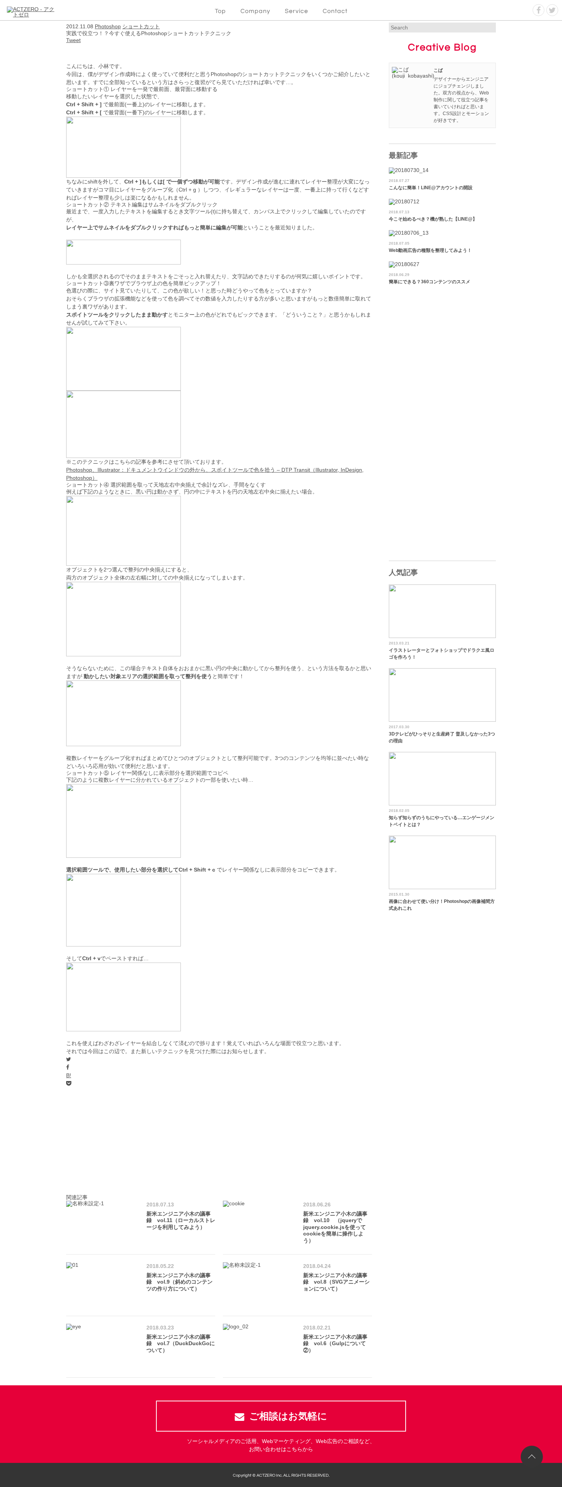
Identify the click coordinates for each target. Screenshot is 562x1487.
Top (220, 11)
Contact (335, 11)
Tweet (73, 40)
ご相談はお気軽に (288, 1416)
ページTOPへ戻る (532, 1457)
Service (296, 11)
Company (255, 11)
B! (68, 1075)
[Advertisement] (219, 1141)
